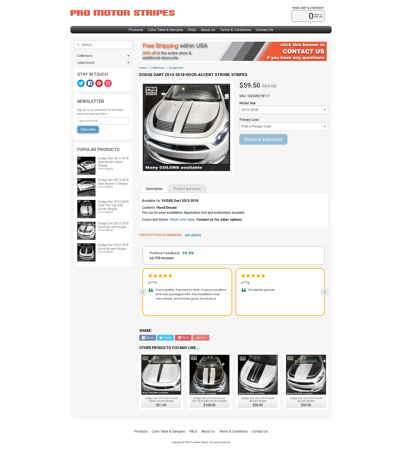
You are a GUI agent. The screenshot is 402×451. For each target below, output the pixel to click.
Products (136, 30)
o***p (245, 282)
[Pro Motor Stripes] (122, 13)
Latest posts (86, 62)
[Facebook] (90, 83)
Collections (85, 56)
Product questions (187, 189)
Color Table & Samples (165, 30)
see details (192, 235)
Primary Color (249, 120)
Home (143, 67)
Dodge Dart (176, 67)
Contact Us (264, 30)
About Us (208, 30)
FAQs (192, 30)
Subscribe (88, 129)
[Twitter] (81, 83)
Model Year (247, 103)
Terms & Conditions (235, 30)
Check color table (182, 220)
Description (154, 189)
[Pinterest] (99, 83)
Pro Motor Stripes (199, 442)
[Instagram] (108, 83)
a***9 (152, 282)
